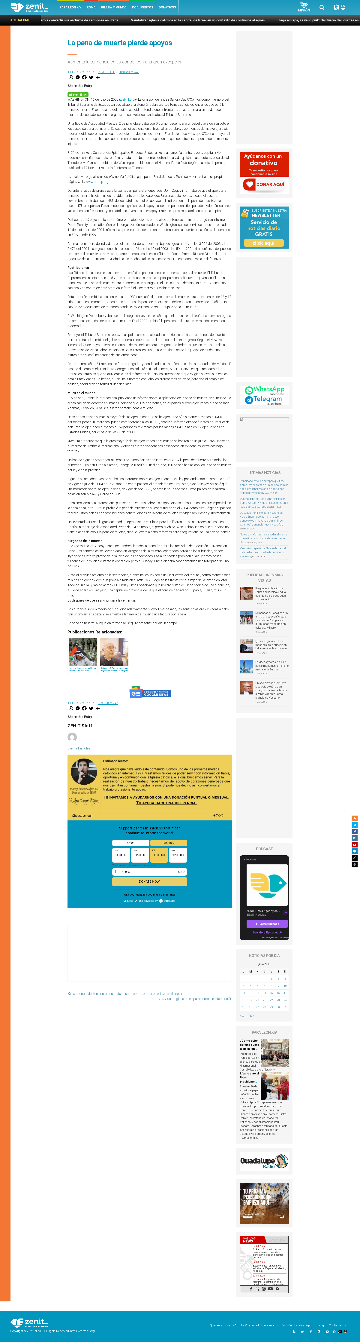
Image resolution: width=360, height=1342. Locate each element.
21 (264, 1000)
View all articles (79, 748)
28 (264, 1007)
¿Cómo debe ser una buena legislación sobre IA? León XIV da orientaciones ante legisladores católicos (264, 502)
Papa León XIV (70, 7)
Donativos (167, 7)
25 (243, 1007)
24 (285, 1000)
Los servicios (270, 1325)
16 (278, 992)
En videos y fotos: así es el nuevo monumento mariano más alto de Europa (272, 665)
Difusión (286, 1325)
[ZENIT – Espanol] (34, 7)
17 (285, 992)
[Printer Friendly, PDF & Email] (78, 94)
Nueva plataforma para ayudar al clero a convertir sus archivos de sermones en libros (263, 538)
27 (257, 1007)
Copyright (320, 1325)
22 (271, 1000)
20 (257, 1000)
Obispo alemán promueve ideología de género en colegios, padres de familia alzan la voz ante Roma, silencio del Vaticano (271, 690)
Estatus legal (302, 1325)
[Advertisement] (150, 957)
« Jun (243, 1015)
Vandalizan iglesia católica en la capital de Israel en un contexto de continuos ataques (107, 20)
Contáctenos (337, 1325)
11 (243, 992)
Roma (91, 7)
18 (243, 1000)
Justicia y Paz (129, 72)
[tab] (252, 1239)
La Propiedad (250, 1325)
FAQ (235, 1325)
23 (278, 1000)
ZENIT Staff (106, 72)
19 (250, 1000)
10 (285, 985)
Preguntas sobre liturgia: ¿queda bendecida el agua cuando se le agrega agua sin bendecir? (270, 594)
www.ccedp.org (97, 182)
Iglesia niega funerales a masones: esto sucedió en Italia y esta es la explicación (271, 645)
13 (257, 992)
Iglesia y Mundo (114, 7)
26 (250, 1007)
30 (278, 1007)
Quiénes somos (220, 1325)
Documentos (142, 7)
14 (264, 992)
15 (271, 992)
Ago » (251, 1015)
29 (271, 1007)
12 (250, 992)
